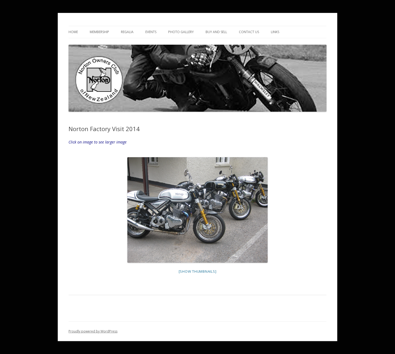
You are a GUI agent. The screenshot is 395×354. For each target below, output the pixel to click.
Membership (99, 32)
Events (150, 32)
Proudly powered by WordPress (93, 331)
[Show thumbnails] (198, 271)
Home (73, 32)
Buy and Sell (216, 32)
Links (275, 32)
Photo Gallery (181, 32)
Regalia (127, 32)
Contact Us (249, 32)
